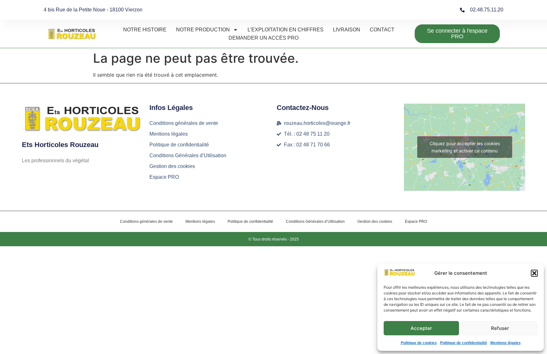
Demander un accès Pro (264, 38)
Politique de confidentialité (463, 343)
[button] (534, 273)
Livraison (346, 29)
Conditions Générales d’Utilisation (187, 155)
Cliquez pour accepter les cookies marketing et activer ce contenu (465, 147)
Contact (382, 29)
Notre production (203, 29)
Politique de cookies (419, 343)
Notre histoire (145, 29)
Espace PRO (164, 177)
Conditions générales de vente (183, 123)
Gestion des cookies (172, 166)
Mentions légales (505, 343)
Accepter (421, 328)
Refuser (500, 328)
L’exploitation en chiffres (286, 29)
